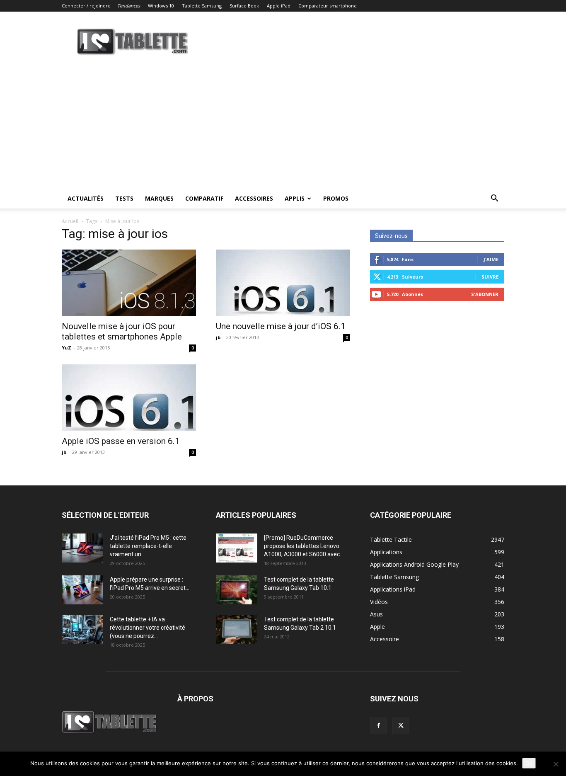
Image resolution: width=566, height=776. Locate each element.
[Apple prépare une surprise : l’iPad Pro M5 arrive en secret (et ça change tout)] (82, 589)
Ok (528, 763)
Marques (159, 198)
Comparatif (204, 198)
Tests (124, 198)
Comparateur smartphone (327, 5)
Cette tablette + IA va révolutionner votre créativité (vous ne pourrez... (147, 627)
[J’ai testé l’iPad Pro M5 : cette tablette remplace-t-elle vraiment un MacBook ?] (82, 548)
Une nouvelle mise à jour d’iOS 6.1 (281, 326)
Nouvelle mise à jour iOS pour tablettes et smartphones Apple (122, 331)
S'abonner (484, 294)
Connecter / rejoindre (86, 5)
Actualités (86, 198)
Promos (335, 198)
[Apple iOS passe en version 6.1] (129, 397)
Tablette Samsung (202, 5)
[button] (494, 199)
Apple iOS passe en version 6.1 (121, 441)
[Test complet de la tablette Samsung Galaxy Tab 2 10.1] (236, 629)
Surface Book (244, 5)
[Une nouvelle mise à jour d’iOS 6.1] (283, 283)
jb (218, 337)
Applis (295, 198)
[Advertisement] (283, 126)
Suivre (489, 277)
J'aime (491, 259)
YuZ (66, 347)
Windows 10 (161, 5)
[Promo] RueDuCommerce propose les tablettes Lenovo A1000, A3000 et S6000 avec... (303, 546)
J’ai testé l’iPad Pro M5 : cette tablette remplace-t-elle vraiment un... (148, 546)
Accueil (70, 221)
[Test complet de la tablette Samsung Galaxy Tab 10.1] (236, 589)
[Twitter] (400, 726)
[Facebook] (378, 726)
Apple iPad (278, 5)
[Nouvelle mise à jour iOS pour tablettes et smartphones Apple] (129, 283)
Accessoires (254, 198)
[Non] (555, 764)
